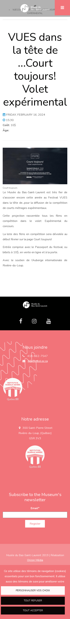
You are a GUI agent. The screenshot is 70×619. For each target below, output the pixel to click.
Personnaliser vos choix (33, 590)
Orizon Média (35, 560)
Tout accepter (33, 610)
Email (35, 508)
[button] (35, 166)
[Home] (35, 304)
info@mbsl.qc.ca (38, 361)
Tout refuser (33, 600)
